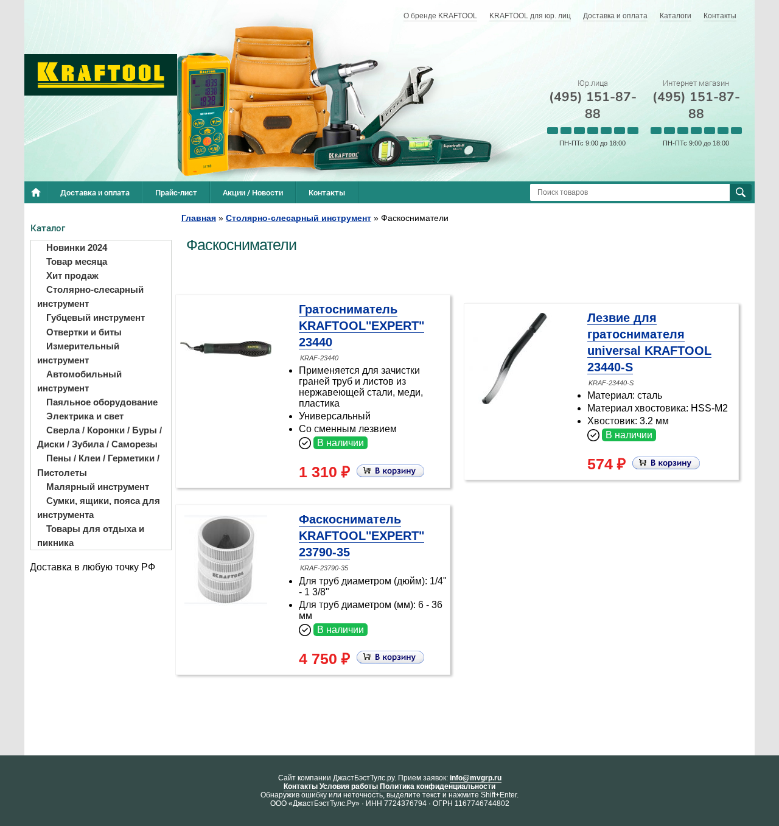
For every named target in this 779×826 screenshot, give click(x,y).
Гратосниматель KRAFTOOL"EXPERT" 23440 (361, 326)
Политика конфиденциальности (437, 786)
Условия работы (349, 786)
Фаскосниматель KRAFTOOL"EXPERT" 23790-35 (361, 536)
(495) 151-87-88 (593, 105)
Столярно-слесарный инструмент (298, 218)
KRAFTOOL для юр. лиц (530, 16)
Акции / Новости (253, 192)
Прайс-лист (176, 192)
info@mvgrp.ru (475, 778)
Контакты (720, 16)
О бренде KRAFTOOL (440, 16)
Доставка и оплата (615, 16)
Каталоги (675, 16)
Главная (198, 218)
